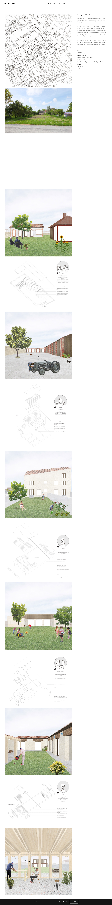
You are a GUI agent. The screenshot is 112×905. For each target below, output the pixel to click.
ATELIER (55, 3)
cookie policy (65, 902)
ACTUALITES (62, 3)
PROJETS (48, 3)
